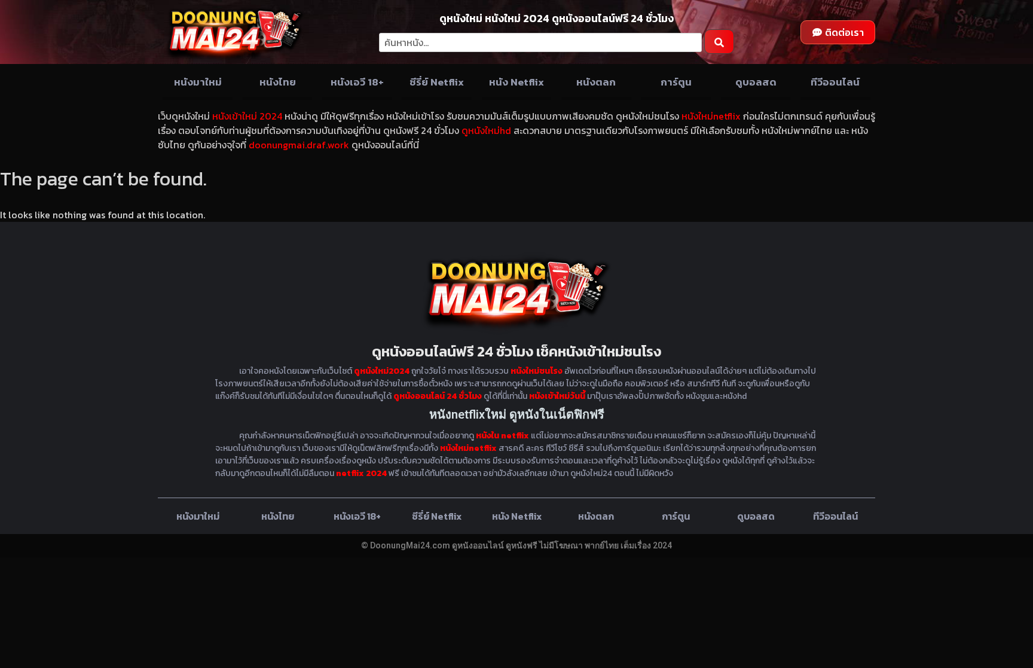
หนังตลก (596, 82)
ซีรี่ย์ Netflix (436, 82)
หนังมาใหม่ (198, 82)
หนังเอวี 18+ (357, 82)
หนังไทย (277, 82)
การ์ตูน (676, 82)
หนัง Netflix (516, 82)
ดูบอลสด (756, 82)
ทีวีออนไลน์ (835, 82)
